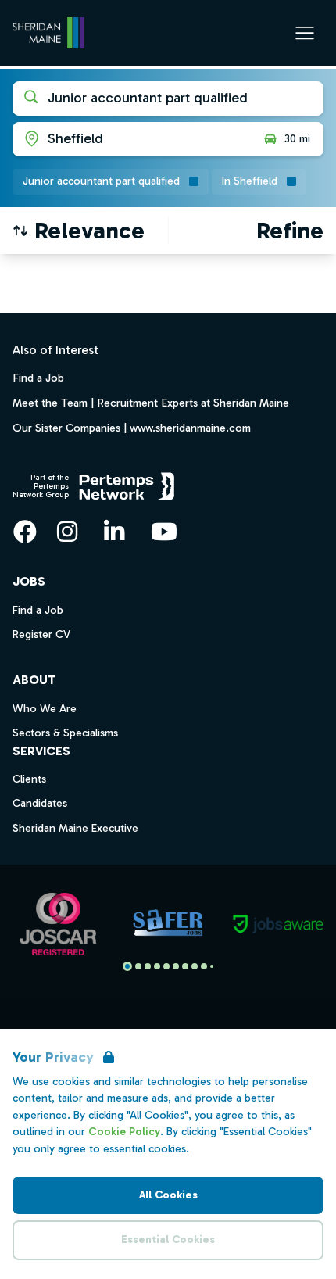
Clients (29, 779)
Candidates (40, 803)
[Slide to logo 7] (194, 966)
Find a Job (38, 378)
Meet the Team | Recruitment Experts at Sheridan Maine (151, 403)
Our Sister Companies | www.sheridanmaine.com (132, 428)
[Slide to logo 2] (148, 966)
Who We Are (45, 708)
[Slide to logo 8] (204, 966)
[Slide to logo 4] (166, 966)
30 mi (297, 138)
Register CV (41, 634)
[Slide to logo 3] (157, 966)
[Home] (48, 32)
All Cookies (168, 1195)
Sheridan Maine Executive (75, 828)
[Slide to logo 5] (176, 966)
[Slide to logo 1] (138, 966)
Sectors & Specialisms (65, 733)
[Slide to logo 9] (211, 966)
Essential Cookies (168, 1239)
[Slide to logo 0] (127, 966)
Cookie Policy (124, 1131)
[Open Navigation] (304, 33)
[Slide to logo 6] (185, 966)
